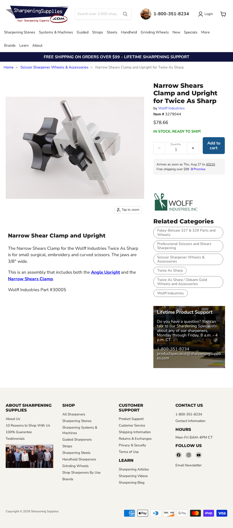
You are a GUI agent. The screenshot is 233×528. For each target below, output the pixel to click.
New (176, 32)
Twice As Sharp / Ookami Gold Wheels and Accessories (182, 281)
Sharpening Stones (19, 32)
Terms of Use (129, 452)
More (205, 32)
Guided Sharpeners (77, 439)
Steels (112, 32)
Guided (83, 32)
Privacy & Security (132, 445)
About (37, 45)
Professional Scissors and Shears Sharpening (184, 245)
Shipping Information (135, 432)
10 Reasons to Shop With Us (28, 425)
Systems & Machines (56, 32)
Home (9, 67)
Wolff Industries (171, 108)
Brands (10, 45)
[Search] (125, 14)
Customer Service (132, 425)
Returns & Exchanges (135, 438)
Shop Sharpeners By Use (81, 472)
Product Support (131, 419)
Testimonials (15, 438)
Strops (97, 32)
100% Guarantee (19, 432)
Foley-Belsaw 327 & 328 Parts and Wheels (186, 232)
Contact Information (190, 421)
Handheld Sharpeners (79, 459)
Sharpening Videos (133, 476)
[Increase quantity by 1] (193, 148)
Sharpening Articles (134, 469)
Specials (191, 32)
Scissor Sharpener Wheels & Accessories (54, 67)
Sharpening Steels (76, 452)
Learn (24, 45)
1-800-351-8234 (173, 349)
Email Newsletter (188, 465)
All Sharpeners (73, 414)
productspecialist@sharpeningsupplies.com (189, 356)
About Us (13, 419)
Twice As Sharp (170, 270)
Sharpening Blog (131, 482)
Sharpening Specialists (197, 326)
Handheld (129, 32)
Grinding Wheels (155, 32)
